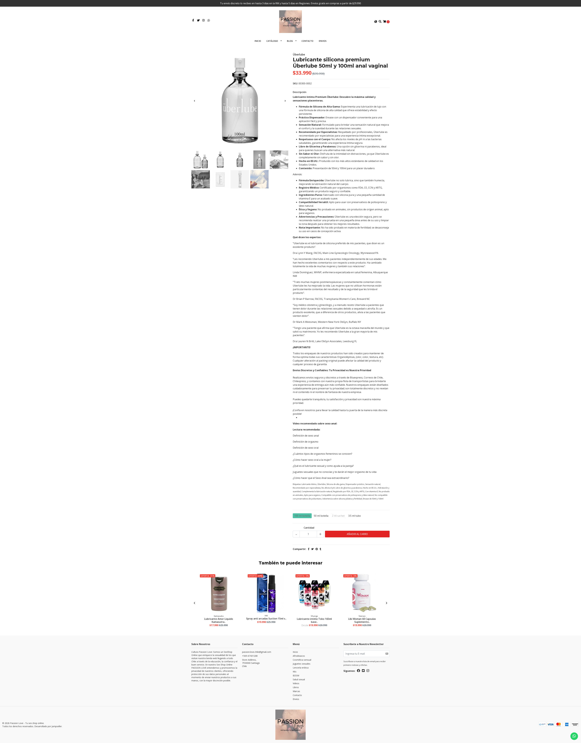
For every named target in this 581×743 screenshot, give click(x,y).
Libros (296, 687)
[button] (375, 21)
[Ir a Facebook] (193, 20)
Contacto (307, 40)
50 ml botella (321, 515)
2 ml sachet (338, 515)
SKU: (295, 83)
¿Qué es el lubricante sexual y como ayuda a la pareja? (323, 466)
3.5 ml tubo (354, 515)
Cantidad (309, 527)
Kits (294, 671)
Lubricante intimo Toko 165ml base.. (314, 620)
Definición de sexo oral (305, 447)
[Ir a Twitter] (198, 20)
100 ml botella (302, 515)
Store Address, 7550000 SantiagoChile (251, 663)
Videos (296, 683)
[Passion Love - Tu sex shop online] (290, 21)
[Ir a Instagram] (203, 20)
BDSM (296, 675)
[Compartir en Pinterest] (316, 549)
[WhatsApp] (209, 20)
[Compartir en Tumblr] (320, 549)
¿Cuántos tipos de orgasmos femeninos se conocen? (322, 453)
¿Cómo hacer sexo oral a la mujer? (312, 459)
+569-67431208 (250, 655)
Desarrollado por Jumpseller (48, 726)
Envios (323, 40)
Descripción (299, 92)
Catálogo (272, 40)
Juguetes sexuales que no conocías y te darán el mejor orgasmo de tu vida (334, 472)
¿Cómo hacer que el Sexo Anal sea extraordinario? (321, 478)
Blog (290, 40)
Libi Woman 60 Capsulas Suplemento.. (362, 620)
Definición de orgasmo (305, 441)
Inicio (257, 40)
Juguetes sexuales (301, 663)
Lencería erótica (301, 667)
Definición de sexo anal (306, 435)
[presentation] (194, 101)
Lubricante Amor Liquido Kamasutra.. (218, 620)
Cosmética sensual (302, 659)
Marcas (296, 691)
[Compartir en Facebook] (308, 549)
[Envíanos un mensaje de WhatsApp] (574, 736)
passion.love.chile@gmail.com (256, 651)
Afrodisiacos (299, 655)
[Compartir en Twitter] (312, 549)
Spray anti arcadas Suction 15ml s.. (266, 618)
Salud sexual (299, 679)
